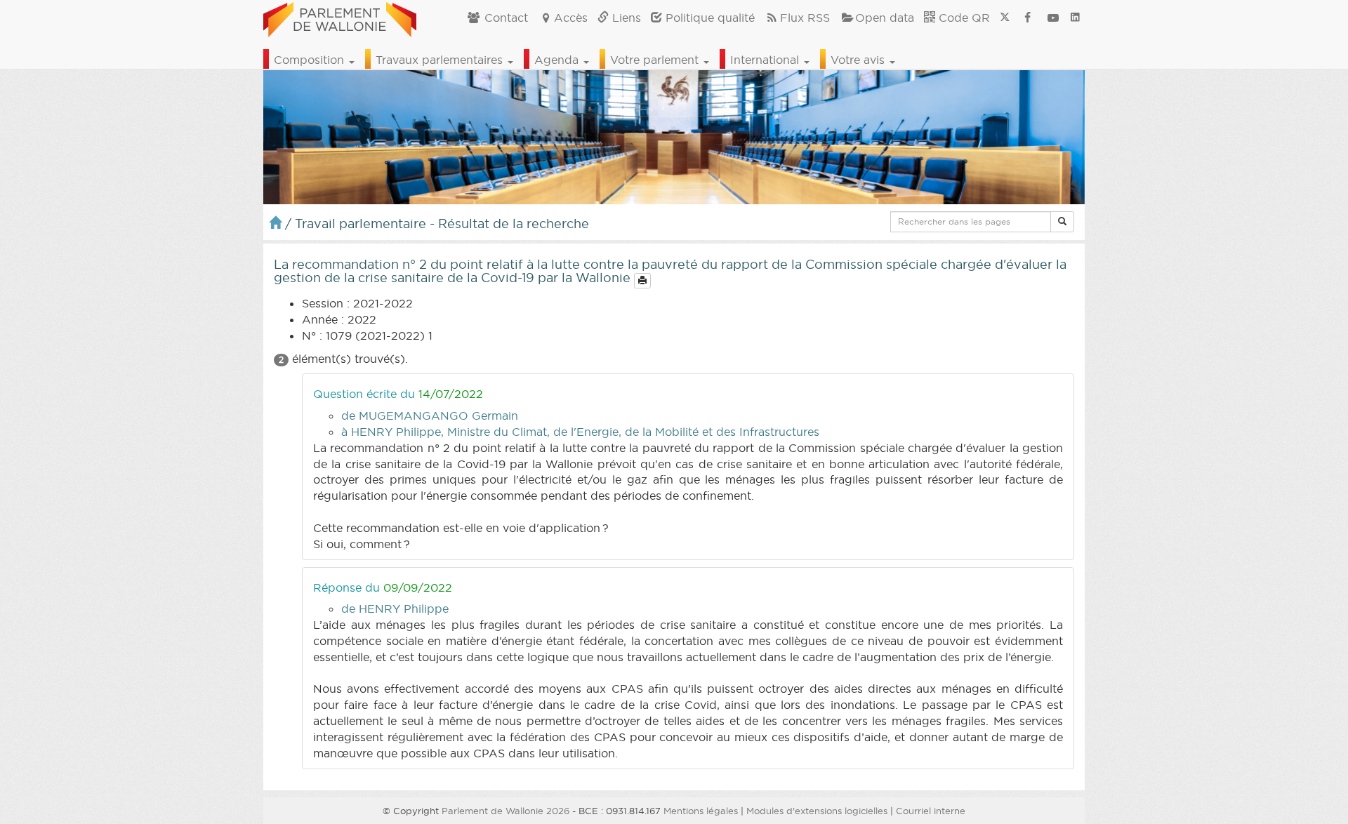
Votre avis (859, 60)
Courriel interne (930, 810)
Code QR (962, 18)
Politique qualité (708, 18)
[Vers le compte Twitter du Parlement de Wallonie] (1005, 17)
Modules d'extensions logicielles (816, 810)
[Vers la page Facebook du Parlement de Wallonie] (1027, 17)
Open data (884, 18)
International (766, 60)
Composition (311, 60)
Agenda (558, 60)
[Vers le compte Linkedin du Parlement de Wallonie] (1075, 17)
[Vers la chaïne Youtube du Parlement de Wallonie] (1053, 17)
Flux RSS (805, 18)
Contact (504, 18)
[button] (1062, 221)
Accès (571, 18)
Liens (625, 18)
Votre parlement (656, 60)
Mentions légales (700, 810)
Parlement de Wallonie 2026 (505, 810)
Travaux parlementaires (441, 60)
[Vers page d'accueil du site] (339, 17)
